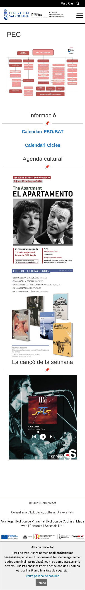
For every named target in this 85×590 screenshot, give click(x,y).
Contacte (36, 526)
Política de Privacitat (30, 521)
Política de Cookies (60, 521)
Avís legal (7, 521)
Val (63, 3)
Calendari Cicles (42, 145)
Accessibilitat (54, 526)
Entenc (41, 583)
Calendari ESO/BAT (42, 131)
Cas (71, 3)
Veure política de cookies (42, 576)
